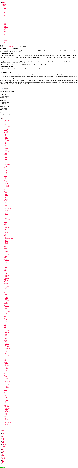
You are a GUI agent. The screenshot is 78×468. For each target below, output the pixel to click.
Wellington (5, 401)
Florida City (6, 298)
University (5, 396)
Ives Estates (6, 166)
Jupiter (4, 226)
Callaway (6, 253)
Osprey (6, 415)
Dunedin (5, 182)
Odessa (6, 379)
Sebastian (6, 138)
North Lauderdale (6, 285)
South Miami (7, 293)
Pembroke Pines (6, 320)
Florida (3, 118)
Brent (6, 170)
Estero (4, 189)
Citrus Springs (7, 358)
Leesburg (5, 257)
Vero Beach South (7, 164)
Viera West (6, 304)
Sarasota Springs (7, 227)
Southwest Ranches (7, 381)
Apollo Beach (7, 185)
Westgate (6, 339)
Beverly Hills (7, 346)
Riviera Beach (5, 351)
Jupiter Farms (7, 278)
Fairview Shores (7, 324)
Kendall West (5, 233)
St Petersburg (5, 371)
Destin (6, 249)
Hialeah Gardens (7, 161)
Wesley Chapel (5, 403)
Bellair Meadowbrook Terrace (9, 238)
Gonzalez (6, 241)
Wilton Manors (7, 275)
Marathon (6, 350)
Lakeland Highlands (7, 286)
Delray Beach (5, 176)
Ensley (6, 172)
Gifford (6, 321)
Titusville (5, 392)
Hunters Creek (7, 186)
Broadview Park (7, 376)
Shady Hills (6, 288)
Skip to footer (3, 2)
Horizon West (5, 222)
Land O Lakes (5, 248)
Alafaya (5, 119)
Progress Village (7, 333)
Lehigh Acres (5, 259)
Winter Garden (5, 414)
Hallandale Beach (6, 213)
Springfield (6, 361)
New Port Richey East (8, 326)
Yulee (6, 276)
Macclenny (6, 291)
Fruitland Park (7, 312)
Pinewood (6, 209)
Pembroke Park (7, 384)
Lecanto (6, 421)
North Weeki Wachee (8, 374)
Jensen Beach (7, 267)
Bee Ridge (6, 334)
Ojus (5, 221)
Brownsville (6, 214)
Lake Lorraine (7, 406)
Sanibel (6, 395)
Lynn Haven (6, 188)
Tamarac (5, 377)
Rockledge (6, 127)
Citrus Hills (6, 388)
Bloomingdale (7, 148)
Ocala (4, 296)
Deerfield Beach (6, 171)
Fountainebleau (6, 200)
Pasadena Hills (7, 317)
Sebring (5, 360)
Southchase (6, 232)
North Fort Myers (6, 283)
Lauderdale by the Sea (8, 383)
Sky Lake (6, 398)
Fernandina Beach (7, 120)
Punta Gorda (6, 190)
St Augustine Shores (7, 348)
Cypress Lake (7, 271)
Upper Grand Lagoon (8, 208)
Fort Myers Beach (7, 408)
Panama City (5, 316)
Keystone (6, 142)
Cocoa (6, 196)
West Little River (6, 405)
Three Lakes (6, 230)
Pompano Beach (6, 336)
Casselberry (6, 122)
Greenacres (5, 211)
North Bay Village (7, 378)
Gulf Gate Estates (7, 311)
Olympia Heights (7, 258)
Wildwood (6, 400)
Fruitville (6, 251)
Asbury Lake (7, 332)
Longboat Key (7, 399)
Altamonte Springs (6, 121)
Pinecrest (6, 195)
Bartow (6, 192)
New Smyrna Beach (7, 126)
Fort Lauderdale (6, 193)
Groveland (6, 220)
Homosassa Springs (7, 266)
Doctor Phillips (7, 319)
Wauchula (6, 256)
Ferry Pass (5, 191)
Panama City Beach (7, 280)
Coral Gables (5, 154)
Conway (6, 264)
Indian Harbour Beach (8, 365)
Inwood (6, 391)
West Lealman (7, 236)
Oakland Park (5, 294)
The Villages (5, 390)
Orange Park (6, 354)
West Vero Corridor (7, 372)
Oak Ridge (6, 150)
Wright (6, 153)
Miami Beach (5, 270)
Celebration (6, 337)
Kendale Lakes (5, 228)
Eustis (6, 181)
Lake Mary (6, 212)
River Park (6, 409)
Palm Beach (6, 357)
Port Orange (5, 340)
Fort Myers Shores (7, 423)
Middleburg (6, 252)
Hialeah (5, 215)
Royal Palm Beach (6, 353)
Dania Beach (5, 165)
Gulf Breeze (6, 419)
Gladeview (6, 273)
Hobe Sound (6, 255)
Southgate (6, 386)
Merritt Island (5, 268)
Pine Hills (5, 325)
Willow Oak (6, 404)
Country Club (5, 158)
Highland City (7, 315)
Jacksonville (5, 224)
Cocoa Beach (7, 297)
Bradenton (5, 134)
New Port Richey (7, 219)
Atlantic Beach (7, 260)
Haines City (6, 137)
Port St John (6, 299)
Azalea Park (6, 240)
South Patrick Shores (8, 422)
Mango (6, 308)
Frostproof (6, 369)
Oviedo (4, 305)
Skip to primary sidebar (5, 1)
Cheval (6, 310)
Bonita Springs (5, 130)
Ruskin (6, 139)
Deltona (5, 178)
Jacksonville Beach (7, 159)
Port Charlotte (5, 338)
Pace (5, 163)
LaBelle (6, 265)
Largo (4, 250)
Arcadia (6, 194)
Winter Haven (5, 416)
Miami (4, 272)
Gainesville (5, 204)
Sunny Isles (6, 177)
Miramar (5, 279)
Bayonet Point (7, 128)
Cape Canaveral (7, 323)
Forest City (6, 242)
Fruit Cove (5, 202)
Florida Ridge (7, 168)
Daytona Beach (6, 169)
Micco (6, 352)
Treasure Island (7, 417)
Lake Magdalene (6, 239)
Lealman (6, 175)
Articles (3, 427)
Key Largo (6, 335)
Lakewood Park (7, 254)
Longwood (6, 231)
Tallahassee (5, 375)
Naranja (6, 295)
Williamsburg (7, 387)
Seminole (6, 197)
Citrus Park (6, 129)
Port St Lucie (5, 342)
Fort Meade (6, 413)
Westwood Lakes (7, 300)
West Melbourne (7, 151)
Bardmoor (6, 345)
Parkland (5, 318)
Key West (5, 235)
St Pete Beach (7, 344)
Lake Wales (6, 216)
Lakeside (5, 246)
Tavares (6, 206)
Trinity (6, 302)
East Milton (6, 262)
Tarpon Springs (7, 140)
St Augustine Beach (7, 411)
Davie (4, 167)
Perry (6, 420)
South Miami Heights (6, 362)
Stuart (6, 223)
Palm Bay (5, 307)
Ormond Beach (6, 303)
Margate (5, 261)
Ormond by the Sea (7, 402)
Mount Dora (6, 243)
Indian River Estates (7, 424)
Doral (4, 180)
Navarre (5, 281)
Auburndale (6, 218)
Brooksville (6, 363)
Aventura (5, 125)
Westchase (6, 155)
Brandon (5, 136)
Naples (6, 173)
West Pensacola (7, 184)
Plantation (5, 331)
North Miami (5, 290)
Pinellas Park (5, 327)
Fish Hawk (6, 174)
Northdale (6, 162)
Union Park (6, 289)
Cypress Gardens (7, 330)
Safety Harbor (7, 201)
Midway (6, 205)
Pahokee (6, 380)
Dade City (6, 397)
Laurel (6, 343)
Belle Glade (6, 124)
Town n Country (6, 394)
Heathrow (6, 410)
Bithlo (6, 341)
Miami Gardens (6, 274)
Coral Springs (5, 156)
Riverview (5, 349)
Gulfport (6, 284)
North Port (5, 292)
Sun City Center (7, 149)
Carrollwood (5, 143)
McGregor (6, 389)
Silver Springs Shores (8, 355)
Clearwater (5, 145)
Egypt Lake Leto (6, 187)
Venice (6, 152)
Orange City (6, 287)
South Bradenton (7, 144)
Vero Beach (6, 210)
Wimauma (6, 368)
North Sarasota (7, 356)
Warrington (6, 247)
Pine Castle (6, 322)
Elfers (6, 277)
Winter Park (5, 418)
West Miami (6, 359)
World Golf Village (7, 199)
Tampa (4, 382)
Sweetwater (6, 183)
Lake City (6, 135)
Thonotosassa (7, 245)
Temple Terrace (7, 131)
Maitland (6, 207)
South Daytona (7, 269)
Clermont (5, 147)
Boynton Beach (6, 132)
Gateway (6, 313)
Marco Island (7, 203)
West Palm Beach (6, 407)
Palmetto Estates (7, 229)
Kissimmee (5, 237)
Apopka (5, 123)
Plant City (5, 329)
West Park (6, 234)
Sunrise (4, 373)
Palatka (6, 157)
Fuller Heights (7, 306)
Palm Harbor (5, 314)
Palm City (6, 146)
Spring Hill (5, 364)
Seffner (6, 367)
